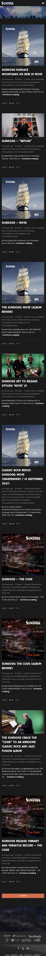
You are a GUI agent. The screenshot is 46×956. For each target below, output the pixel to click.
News (20, 79)
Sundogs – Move (14, 223)
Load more (23, 896)
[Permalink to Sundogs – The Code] (23, 554)
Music (4, 82)
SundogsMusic (34, 82)
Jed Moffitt (39, 79)
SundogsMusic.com (10, 85)
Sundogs (24, 82)
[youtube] (23, 948)
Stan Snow (16, 82)
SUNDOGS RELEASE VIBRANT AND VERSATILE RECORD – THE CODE (22, 845)
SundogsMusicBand (26, 85)
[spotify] (27, 948)
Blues (33, 488)
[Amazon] (7, 936)
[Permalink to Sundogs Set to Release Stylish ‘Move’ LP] (23, 365)
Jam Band (30, 491)
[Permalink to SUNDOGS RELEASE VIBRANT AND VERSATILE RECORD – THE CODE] (23, 816)
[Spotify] (26, 940)
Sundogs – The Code (17, 579)
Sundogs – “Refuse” (17, 141)
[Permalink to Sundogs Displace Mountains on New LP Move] (23, 45)
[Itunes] (15, 940)
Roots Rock (29, 497)
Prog (9, 497)
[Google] (7, 940)
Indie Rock (21, 491)
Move (4, 320)
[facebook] (18, 948)
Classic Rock (12, 491)
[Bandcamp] (19, 936)
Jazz (33, 79)
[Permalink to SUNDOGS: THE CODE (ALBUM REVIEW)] (23, 639)
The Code (6, 593)
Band (28, 79)
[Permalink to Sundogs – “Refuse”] (23, 125)
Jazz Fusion (6, 587)
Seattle (14, 231)
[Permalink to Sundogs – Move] (23, 198)
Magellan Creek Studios (26, 494)
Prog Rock (16, 497)
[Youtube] (37, 940)
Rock (9, 82)
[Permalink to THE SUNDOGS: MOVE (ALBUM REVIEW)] (23, 282)
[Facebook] (35, 936)
